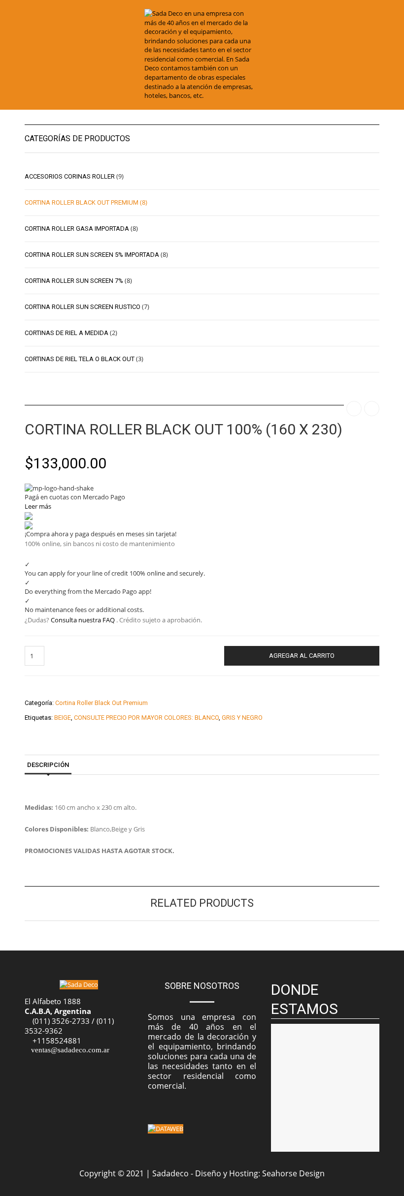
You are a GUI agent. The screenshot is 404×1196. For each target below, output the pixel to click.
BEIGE (62, 717)
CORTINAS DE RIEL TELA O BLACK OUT (80, 359)
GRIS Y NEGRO (242, 717)
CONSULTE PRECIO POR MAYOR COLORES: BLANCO (146, 717)
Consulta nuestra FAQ (83, 619)
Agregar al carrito (302, 655)
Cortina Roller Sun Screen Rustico (82, 306)
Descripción (48, 764)
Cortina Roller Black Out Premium (101, 702)
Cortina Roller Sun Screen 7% (74, 280)
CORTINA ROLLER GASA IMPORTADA (77, 228)
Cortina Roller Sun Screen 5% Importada (92, 254)
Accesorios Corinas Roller (70, 176)
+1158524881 (57, 1040)
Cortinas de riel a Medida (66, 333)
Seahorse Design (293, 1173)
